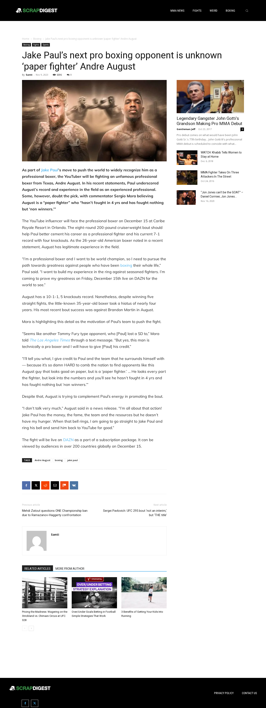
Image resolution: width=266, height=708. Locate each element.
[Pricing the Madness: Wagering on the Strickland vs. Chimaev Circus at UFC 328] (44, 592)
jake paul (72, 460)
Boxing (37, 38)
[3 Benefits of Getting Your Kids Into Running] (144, 592)
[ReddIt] (45, 485)
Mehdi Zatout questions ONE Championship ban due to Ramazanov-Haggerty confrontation (54, 513)
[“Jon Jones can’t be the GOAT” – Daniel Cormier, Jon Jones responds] (186, 197)
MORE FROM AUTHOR (69, 568)
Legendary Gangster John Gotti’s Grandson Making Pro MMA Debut (209, 121)
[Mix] (64, 485)
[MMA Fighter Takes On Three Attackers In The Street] (187, 177)
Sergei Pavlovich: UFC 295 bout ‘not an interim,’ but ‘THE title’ (135, 513)
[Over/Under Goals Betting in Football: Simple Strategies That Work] (94, 592)
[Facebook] (26, 485)
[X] (36, 485)
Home (25, 38)
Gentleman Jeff (186, 129)
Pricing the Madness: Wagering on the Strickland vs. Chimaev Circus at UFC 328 (44, 616)
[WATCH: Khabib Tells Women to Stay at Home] (187, 157)
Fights (36, 44)
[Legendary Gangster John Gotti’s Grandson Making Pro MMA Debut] (210, 96)
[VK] (74, 485)
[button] (246, 10)
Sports (46, 44)
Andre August (42, 460)
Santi (29, 74)
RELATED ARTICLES (37, 568)
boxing (59, 460)
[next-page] (31, 628)
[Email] (55, 485)
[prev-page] (24, 628)
